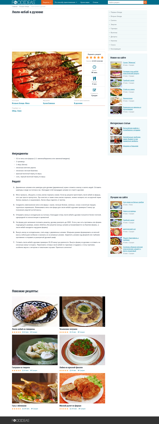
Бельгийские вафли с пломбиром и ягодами (131, 129)
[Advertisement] (58, 31)
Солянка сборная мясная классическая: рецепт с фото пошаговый (133, 249)
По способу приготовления (65, 2)
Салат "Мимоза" (129, 62)
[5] (102, 57)
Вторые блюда (24, 6)
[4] (98, 57)
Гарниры (114, 28)
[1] (87, 57)
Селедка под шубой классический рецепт (131, 72)
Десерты (114, 37)
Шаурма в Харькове (130, 146)
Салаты (114, 20)
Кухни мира (85, 2)
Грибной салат (128, 80)
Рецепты (46, 2)
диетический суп (129, 229)
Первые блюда (116, 12)
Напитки (114, 41)
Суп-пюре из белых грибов (133, 202)
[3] (94, 57)
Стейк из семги (129, 89)
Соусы (113, 45)
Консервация (116, 49)
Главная (14, 6)
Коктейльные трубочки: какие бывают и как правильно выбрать (132, 139)
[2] (91, 57)
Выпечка (114, 32)
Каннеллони (127, 98)
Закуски (114, 24)
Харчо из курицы (129, 211)
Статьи (95, 2)
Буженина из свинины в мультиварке (132, 108)
